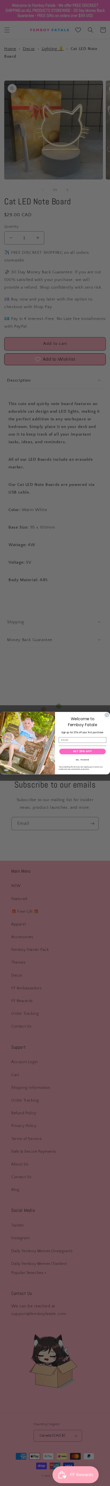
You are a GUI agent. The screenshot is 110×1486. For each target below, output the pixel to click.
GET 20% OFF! (82, 751)
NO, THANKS (82, 760)
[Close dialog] (107, 715)
